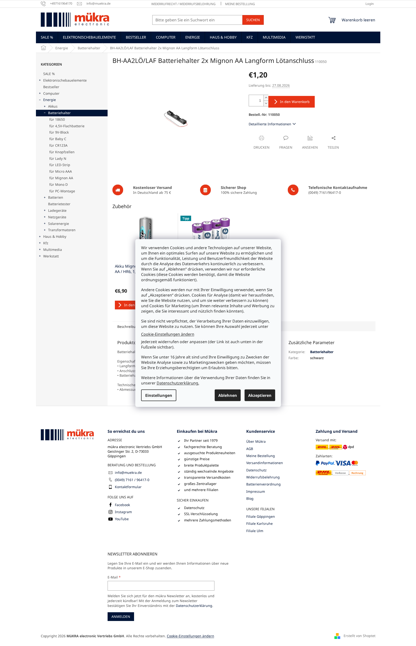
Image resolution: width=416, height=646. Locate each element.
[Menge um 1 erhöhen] (265, 98)
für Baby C (57, 138)
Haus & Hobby (54, 236)
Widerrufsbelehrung (263, 477)
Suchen (253, 19)
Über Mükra (256, 441)
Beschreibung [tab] (128, 326)
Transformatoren (62, 230)
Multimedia (52, 249)
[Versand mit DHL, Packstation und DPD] (335, 447)
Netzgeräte (57, 217)
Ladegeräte (57, 210)
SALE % (49, 73)
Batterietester (59, 204)
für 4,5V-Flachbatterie (67, 126)
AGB (249, 448)
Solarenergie (58, 223)
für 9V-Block (59, 132)
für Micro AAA (60, 171)
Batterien (55, 197)
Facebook (122, 504)
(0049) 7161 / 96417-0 (132, 479)
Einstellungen (158, 395)
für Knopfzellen (62, 152)
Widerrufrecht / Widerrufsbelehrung (183, 4)
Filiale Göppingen (260, 516)
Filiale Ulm (254, 530)
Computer (51, 93)
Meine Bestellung (240, 4)
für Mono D (58, 184)
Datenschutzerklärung (194, 605)
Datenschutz (256, 470)
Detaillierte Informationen (270, 124)
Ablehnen (227, 395)
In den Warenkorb (295, 101)
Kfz (45, 243)
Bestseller (51, 87)
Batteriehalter (59, 112)
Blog (250, 498)
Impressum (255, 491)
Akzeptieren (260, 395)
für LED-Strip (59, 164)
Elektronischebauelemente (65, 80)
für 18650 (57, 119)
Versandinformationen (264, 462)
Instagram (123, 512)
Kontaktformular (128, 486)
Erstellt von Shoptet (359, 635)
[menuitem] (47, 37)
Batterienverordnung (263, 484)
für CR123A (58, 145)
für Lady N (57, 158)
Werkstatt (51, 256)
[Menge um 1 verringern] (265, 103)
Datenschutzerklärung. (178, 383)
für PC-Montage (62, 191)
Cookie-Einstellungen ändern (167, 334)
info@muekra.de (128, 472)
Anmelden (120, 616)
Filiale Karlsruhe (259, 523)
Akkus (53, 106)
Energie (49, 99)
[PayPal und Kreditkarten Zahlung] (341, 467)
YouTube (122, 519)
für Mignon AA (61, 178)
